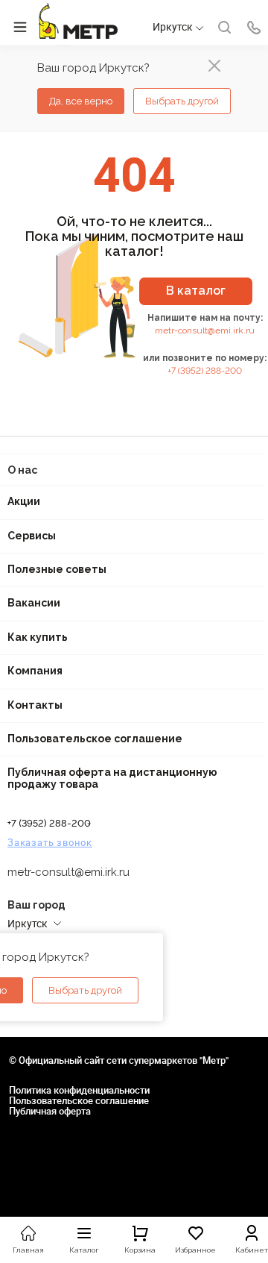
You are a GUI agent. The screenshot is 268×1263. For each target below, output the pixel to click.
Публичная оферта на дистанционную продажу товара (112, 777)
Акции (23, 501)
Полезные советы (56, 569)
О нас (22, 470)
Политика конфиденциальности (79, 1090)
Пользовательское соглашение (94, 739)
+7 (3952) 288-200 (205, 371)
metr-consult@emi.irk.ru (205, 330)
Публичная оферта (50, 1111)
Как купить (37, 637)
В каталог (196, 290)
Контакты (35, 705)
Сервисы (31, 536)
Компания (35, 671)
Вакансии (33, 603)
